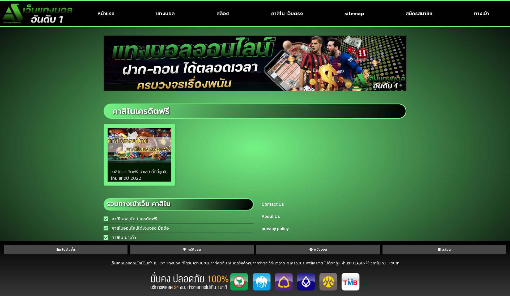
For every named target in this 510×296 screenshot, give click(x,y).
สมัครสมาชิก (419, 13)
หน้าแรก (105, 13)
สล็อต (223, 13)
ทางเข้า (481, 13)
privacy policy (275, 228)
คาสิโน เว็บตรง (287, 13)
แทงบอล (165, 13)
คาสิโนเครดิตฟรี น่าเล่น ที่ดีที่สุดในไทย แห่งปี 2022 (139, 175)
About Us (271, 216)
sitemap (354, 13)
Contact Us (273, 204)
